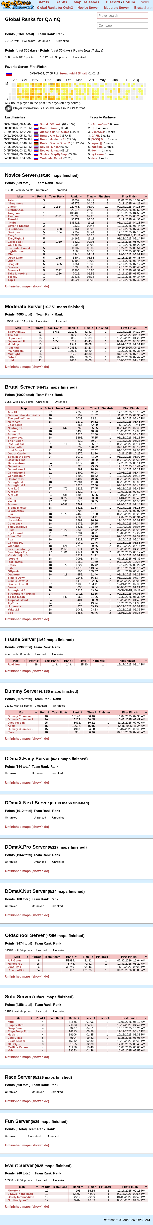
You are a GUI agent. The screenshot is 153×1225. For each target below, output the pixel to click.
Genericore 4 (16, 472)
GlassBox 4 (15, 241)
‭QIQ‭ (94, 128)
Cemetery (14, 517)
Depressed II (16, 341)
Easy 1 (12, 235)
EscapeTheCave (19, 418)
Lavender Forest (19, 248)
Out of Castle (17, 453)
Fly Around (15, 533)
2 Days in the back (20, 1193)
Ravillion (14, 664)
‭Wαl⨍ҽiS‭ (97, 146)
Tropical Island (18, 600)
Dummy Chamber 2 (20, 719)
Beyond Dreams (18, 225)
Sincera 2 (14, 270)
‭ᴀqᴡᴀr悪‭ (96, 143)
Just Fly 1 (14, 966)
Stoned (13, 431)
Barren (12, 504)
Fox (10, 539)
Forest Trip (15, 536)
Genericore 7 (16, 475)
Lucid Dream (16, 1040)
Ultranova (14, 606)
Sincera (13, 267)
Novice (44, 146)
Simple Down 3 (18, 584)
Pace (11, 732)
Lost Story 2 (16, 450)
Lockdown (15, 424)
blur (10, 514)
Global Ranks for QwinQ (55, 7)
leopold (13, 558)
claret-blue (15, 520)
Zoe (10, 612)
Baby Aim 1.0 (16, 331)
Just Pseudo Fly (19, 549)
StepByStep (59, 154)
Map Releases (86, 2)
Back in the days (19, 456)
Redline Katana (18, 1047)
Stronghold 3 (17, 590)
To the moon (16, 596)
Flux (11, 529)
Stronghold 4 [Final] (73, 73)
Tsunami (13, 216)
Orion (11, 260)
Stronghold (15, 482)
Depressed (15, 338)
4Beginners (15, 203)
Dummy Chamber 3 (20, 729)
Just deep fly (17, 722)
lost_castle (15, 561)
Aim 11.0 (55, 135)
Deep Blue (15, 1028)
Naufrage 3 (15, 428)
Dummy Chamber (19, 716)
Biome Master (17, 507)
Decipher (14, 232)
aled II (12, 501)
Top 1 (11, 279)
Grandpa (14, 545)
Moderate (46, 158)
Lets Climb (15, 1037)
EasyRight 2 (16, 238)
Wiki (145, 2)
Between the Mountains (24, 415)
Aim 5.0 (13, 491)
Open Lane (15, 257)
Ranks (61, 2)
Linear (55, 146)
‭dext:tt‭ (95, 150)
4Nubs (12, 222)
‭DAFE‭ (95, 135)
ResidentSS (16, 970)
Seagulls (14, 264)
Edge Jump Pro (18, 1031)
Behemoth (15, 447)
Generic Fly (15, 542)
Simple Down (17, 577)
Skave (54, 128)
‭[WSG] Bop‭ (98, 139)
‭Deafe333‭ (97, 131)
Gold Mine (15, 244)
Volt (10, 1050)
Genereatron (16, 463)
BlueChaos (15, 229)
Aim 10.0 (13, 412)
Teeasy (12, 276)
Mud (11, 1021)
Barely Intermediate (21, 1197)
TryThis (13, 603)
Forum (129, 2)
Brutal (44, 124)
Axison (12, 200)
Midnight (14, 354)
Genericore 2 (16, 469)
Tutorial (13, 219)
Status (43, 2)
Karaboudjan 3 (18, 555)
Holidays (14, 344)
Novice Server (88, 7)
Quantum (14, 574)
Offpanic (55, 124)
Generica (14, 466)
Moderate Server (116, 7)
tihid (11, 360)
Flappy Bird (16, 1025)
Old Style (14, 1044)
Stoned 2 (14, 434)
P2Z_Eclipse (16, 443)
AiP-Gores (62, 131)
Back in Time (16, 459)
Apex (11, 725)
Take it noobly (17, 273)
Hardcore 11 (58, 139)
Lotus (12, 565)
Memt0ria (14, 1190)
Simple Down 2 (60, 143)
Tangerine (14, 213)
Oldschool (47, 131)
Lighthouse (16, 251)
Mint (11, 254)
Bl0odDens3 (16, 510)
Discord (113, 2)
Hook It (13, 1034)
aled (11, 498)
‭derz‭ (94, 158)
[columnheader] (20, 196)
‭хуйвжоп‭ (97, 154)
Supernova (15, 437)
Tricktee (13, 334)
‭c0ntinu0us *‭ (100, 124)
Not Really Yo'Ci (18, 1200)
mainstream (16, 350)
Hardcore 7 (15, 963)
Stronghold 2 (17, 485)
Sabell (58, 158)
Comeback (15, 523)
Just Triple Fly (17, 552)
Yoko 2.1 (13, 609)
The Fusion (15, 440)
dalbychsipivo (17, 526)
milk (10, 568)
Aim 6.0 (13, 494)
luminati (13, 347)
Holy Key (14, 421)
